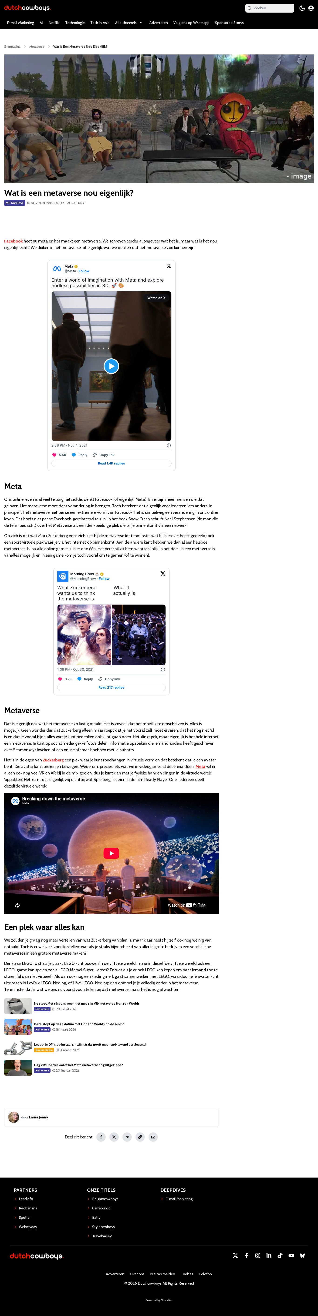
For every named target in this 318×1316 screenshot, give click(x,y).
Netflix (54, 22)
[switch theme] (302, 8)
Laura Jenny (75, 203)
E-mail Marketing (20, 22)
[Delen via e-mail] (153, 1137)
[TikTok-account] (280, 1255)
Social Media (44, 1050)
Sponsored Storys (229, 22)
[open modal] (311, 8)
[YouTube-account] (291, 1255)
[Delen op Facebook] (101, 1137)
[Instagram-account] (257, 1255)
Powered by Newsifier (159, 1300)
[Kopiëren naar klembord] (140, 1137)
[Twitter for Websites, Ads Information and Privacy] (169, 445)
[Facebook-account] (246, 1255)
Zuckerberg (53, 760)
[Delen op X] (114, 1137)
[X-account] (235, 1255)
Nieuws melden (162, 1274)
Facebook (13, 241)
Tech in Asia (99, 22)
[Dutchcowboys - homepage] (27, 8)
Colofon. (206, 1274)
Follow (84, 271)
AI (41, 22)
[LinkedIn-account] (269, 1255)
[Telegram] (127, 1137)
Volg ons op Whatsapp (191, 22)
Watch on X (156, 298)
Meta (200, 766)
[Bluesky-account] (302, 1255)
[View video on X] (111, 366)
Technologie (75, 22)
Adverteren (158, 22)
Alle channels (126, 22)
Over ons (137, 1274)
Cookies (187, 1274)
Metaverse (15, 203)
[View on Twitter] (169, 268)
